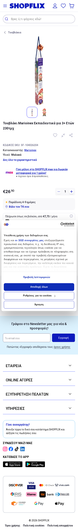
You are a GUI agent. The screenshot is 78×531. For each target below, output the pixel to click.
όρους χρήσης (62, 346)
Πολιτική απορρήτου (60, 525)
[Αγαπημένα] (63, 6)
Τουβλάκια (14, 32)
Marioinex (30, 150)
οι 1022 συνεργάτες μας (29, 240)
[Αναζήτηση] (7, 19)
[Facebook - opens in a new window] (12, 449)
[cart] (72, 6)
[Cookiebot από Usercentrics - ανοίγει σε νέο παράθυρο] (58, 224)
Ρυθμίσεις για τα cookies (37, 295)
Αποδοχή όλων (39, 286)
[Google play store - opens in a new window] (35, 464)
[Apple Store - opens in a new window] (13, 464)
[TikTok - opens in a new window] (17, 449)
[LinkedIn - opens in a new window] (23, 449)
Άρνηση (39, 304)
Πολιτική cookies (33, 525)
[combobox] (39, 19)
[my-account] (55, 6)
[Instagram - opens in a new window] (6, 449)
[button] (5, 6)
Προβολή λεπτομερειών (36, 277)
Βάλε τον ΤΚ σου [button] (19, 206)
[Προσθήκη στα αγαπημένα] (55, 135)
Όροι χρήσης (12, 525)
